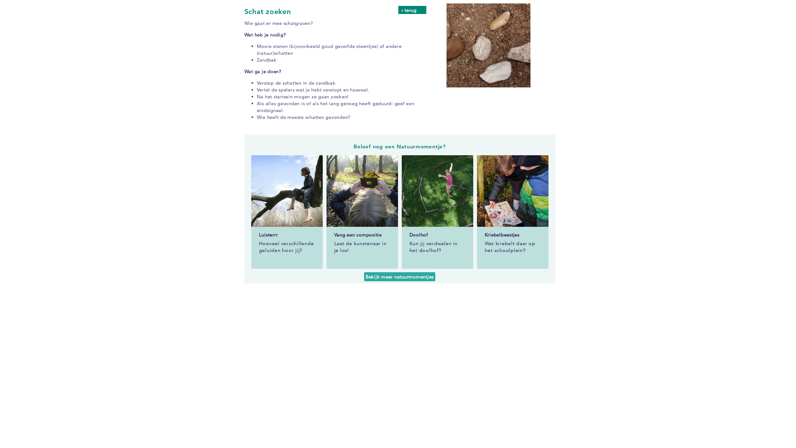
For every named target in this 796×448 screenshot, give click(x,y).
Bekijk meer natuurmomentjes (400, 277)
